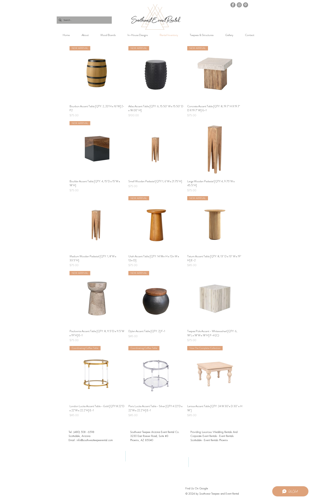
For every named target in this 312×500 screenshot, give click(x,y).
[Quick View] (156, 148)
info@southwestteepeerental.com (95, 440)
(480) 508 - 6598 (83, 432)
